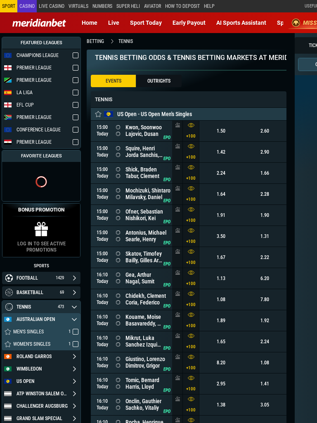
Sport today (146, 22)
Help (209, 6)
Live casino (51, 6)
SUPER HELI (128, 6)
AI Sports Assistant (241, 22)
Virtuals (78, 6)
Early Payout (189, 22)
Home (89, 22)
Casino (27, 6)
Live (113, 22)
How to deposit (182, 6)
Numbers (102, 6)
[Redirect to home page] (39, 22)
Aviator (152, 6)
